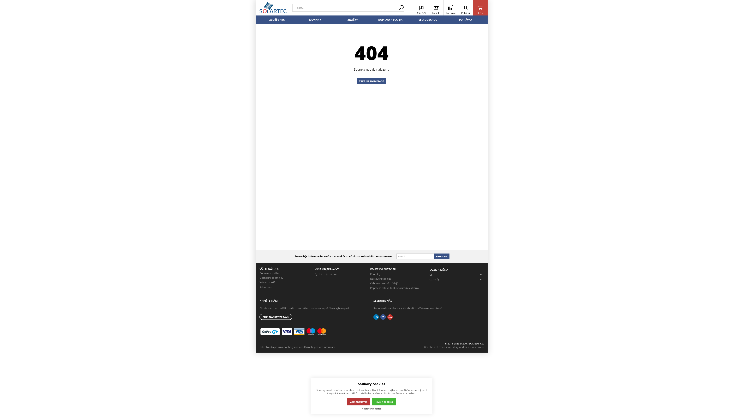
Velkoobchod (428, 19)
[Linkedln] (376, 317)
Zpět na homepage (371, 81)
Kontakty (375, 274)
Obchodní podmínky (271, 277)
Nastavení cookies (380, 278)
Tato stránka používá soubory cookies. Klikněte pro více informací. (297, 347)
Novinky (315, 19)
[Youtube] (390, 317)
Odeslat (441, 256)
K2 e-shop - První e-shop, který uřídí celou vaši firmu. (454, 347)
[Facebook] (383, 317)
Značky (353, 19)
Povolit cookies (384, 401)
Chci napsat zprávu (276, 317)
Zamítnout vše (358, 401)
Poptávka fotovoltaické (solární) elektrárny (394, 288)
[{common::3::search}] (401, 8)
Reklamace (265, 287)
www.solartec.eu (383, 269)
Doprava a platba (390, 19)
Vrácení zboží (267, 282)
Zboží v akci (277, 19)
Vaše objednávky (327, 269)
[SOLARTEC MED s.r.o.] (273, 7)
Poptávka (465, 19)
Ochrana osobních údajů (384, 283)
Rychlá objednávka (325, 274)
